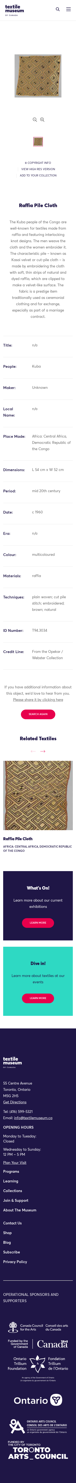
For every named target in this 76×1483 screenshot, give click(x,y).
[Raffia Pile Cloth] (38, 795)
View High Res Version (38, 169)
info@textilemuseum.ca (33, 1118)
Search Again (38, 714)
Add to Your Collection (38, 175)
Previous (33, 751)
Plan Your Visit (14, 1163)
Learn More (38, 923)
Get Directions (14, 1102)
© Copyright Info (38, 163)
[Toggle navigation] (58, 9)
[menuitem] (38, 1173)
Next (42, 751)
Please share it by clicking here (38, 700)
